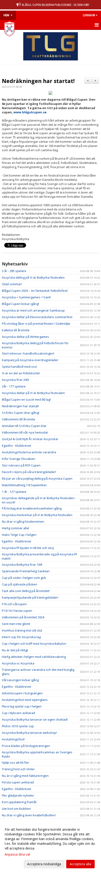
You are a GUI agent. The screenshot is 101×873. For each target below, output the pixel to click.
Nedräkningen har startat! (38, 81)
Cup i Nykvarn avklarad (18, 713)
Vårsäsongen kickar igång (20, 680)
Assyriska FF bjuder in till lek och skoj (28, 548)
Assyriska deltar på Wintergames (25, 337)
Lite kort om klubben (16, 808)
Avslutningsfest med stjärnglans (25, 700)
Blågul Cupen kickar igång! (20, 304)
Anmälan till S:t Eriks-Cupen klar (24, 426)
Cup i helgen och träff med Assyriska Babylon (34, 643)
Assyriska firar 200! (15, 380)
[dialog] (50, 846)
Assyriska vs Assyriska (18, 663)
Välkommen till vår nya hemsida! (25, 432)
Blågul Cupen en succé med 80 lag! (26, 399)
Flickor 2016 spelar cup (18, 726)
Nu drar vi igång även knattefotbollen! (29, 815)
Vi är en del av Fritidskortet (21, 373)
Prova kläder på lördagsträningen (26, 746)
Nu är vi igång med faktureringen (25, 776)
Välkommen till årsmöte (18, 419)
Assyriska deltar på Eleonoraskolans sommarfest (37, 317)
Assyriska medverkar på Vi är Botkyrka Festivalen (37, 515)
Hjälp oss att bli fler (15, 762)
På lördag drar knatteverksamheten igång (32, 508)
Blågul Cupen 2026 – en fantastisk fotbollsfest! (35, 290)
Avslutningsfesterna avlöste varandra (29, 452)
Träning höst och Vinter (18, 769)
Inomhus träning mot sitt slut (22, 630)
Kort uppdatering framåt (19, 802)
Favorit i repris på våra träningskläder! (29, 472)
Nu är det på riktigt (15, 650)
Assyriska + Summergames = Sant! (26, 297)
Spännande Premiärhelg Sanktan (26, 571)
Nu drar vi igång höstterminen (23, 521)
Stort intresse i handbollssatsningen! (28, 353)
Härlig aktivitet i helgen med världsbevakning (34, 657)
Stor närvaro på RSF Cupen (21, 465)
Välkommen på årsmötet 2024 (23, 617)
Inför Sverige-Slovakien (18, 459)
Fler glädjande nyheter (18, 795)
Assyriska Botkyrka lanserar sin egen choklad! (35, 719)
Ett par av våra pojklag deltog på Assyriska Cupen (37, 478)
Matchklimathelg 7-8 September (24, 485)
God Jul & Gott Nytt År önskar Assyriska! (30, 439)
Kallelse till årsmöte (16, 330)
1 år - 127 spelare (14, 492)
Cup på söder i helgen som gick (24, 578)
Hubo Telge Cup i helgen (19, 535)
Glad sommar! (12, 284)
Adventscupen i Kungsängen (22, 693)
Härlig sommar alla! (15, 528)
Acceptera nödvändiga (44, 864)
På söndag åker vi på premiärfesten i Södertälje (36, 323)
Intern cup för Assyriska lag (21, 637)
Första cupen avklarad (18, 782)
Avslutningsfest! (13, 739)
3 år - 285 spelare (14, 271)
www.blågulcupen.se (30, 112)
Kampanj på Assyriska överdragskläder (30, 360)
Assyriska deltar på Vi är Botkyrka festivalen (33, 393)
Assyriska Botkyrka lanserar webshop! (29, 733)
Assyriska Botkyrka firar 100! (22, 564)
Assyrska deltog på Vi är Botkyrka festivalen (33, 277)
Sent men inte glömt (16, 624)
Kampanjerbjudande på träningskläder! (30, 597)
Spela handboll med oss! (19, 366)
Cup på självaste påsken (19, 584)
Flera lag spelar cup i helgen (22, 706)
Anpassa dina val (17, 854)
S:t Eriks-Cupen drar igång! (20, 413)
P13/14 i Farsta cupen (17, 610)
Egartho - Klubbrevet (16, 445)
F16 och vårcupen (14, 604)
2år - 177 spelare (14, 386)
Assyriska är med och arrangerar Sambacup (33, 310)
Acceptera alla (80, 864)
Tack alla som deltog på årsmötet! (26, 591)
